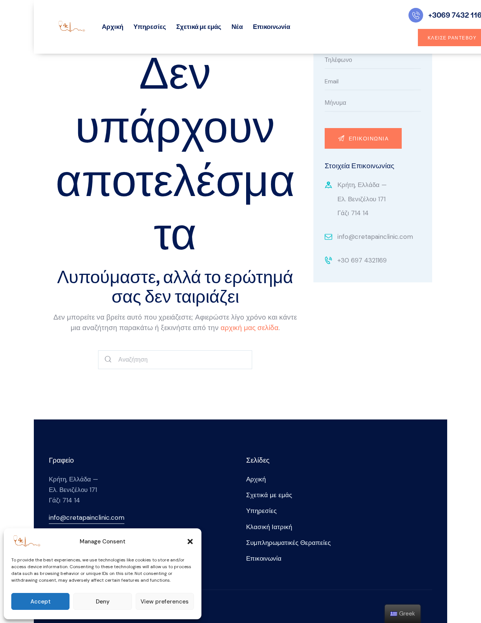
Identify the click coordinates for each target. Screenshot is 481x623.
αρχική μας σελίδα (249, 327)
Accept (40, 601)
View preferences (165, 601)
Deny (103, 601)
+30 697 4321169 (362, 260)
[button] (190, 541)
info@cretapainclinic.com (375, 236)
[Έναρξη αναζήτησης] (108, 360)
